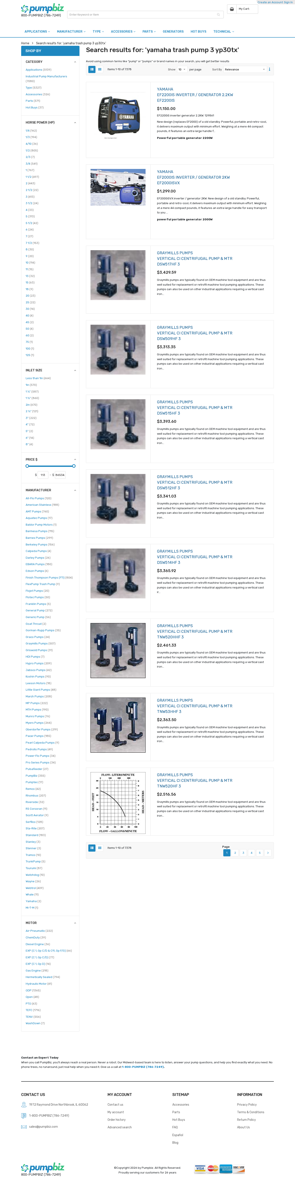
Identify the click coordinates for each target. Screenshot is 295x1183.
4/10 (32, 143)
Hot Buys (35, 107)
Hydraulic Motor (39, 983)
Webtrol (35, 888)
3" (31, 418)
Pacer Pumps (38, 736)
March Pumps (39, 696)
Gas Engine (37, 970)
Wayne (33, 881)
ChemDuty (36, 937)
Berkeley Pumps (40, 544)
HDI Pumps (35, 656)
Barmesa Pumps (40, 531)
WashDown (35, 1023)
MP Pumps (37, 703)
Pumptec (34, 782)
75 (29, 341)
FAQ (175, 1127)
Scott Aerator (37, 815)
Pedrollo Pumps (39, 749)
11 (29, 269)
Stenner (33, 848)
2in (31, 404)
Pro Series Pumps (41, 762)
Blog (175, 1142)
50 (29, 328)
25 (30, 302)
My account (116, 1112)
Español (177, 1135)
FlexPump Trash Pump (43, 584)
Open (32, 997)
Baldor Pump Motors (41, 524)
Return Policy (246, 1119)
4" (30, 424)
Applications (38, 69)
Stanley (33, 841)
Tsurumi (34, 868)
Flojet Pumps (37, 590)
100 (30, 348)
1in (31, 384)
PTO (31, 1003)
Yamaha (33, 901)
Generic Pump (38, 617)
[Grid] (99, 69)
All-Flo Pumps (38, 498)
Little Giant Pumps (41, 689)
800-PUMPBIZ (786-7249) (41, 15)
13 (30, 276)
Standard (36, 835)
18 (29, 289)
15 (30, 282)
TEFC (33, 1010)
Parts (33, 100)
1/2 (32, 150)
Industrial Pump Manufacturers (46, 79)
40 (29, 315)
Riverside (35, 802)
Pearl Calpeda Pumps (42, 742)
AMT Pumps (37, 511)
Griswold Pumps (39, 650)
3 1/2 (32, 203)
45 (30, 322)
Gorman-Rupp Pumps (43, 630)
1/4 (31, 130)
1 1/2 (32, 176)
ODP (33, 990)
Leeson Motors (38, 683)
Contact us (115, 1104)
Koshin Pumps (38, 676)
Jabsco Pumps (39, 670)
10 (30, 262)
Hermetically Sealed (43, 977)
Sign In (288, 2)
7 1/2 (32, 243)
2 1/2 (32, 190)
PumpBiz (35, 775)
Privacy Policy (247, 1104)
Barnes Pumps (39, 537)
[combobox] (145, 14)
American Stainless (42, 504)
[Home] (42, 8)
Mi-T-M (32, 907)
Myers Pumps (39, 722)
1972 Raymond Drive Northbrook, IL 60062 (58, 1104)
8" (29, 444)
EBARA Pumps (39, 564)
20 (30, 295)
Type (33, 87)
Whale (32, 894)
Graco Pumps (38, 637)
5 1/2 (32, 223)
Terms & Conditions (250, 1112)
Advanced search (120, 1127)
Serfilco (34, 822)
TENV (33, 1016)
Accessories (38, 94)
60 (30, 335)
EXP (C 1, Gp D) (38, 963)
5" (29, 431)
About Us (243, 1127)
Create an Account (270, 2)
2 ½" (32, 411)
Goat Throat (36, 623)
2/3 (30, 157)
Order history (117, 1119)
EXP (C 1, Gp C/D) (40, 957)
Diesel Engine (38, 944)
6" (30, 437)
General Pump (39, 610)
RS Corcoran (36, 808)
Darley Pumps (38, 557)
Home (25, 43)
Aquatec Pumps (39, 518)
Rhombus (36, 795)
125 (30, 355)
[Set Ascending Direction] (269, 69)
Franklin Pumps (38, 604)
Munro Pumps (38, 716)
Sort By (217, 69)
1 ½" (32, 398)
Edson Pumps (37, 570)
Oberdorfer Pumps (42, 729)
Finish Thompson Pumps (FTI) (49, 577)
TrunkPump (35, 861)
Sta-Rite (35, 828)
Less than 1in (38, 378)
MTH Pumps (37, 709)
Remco (33, 788)
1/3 (31, 137)
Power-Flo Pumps (41, 755)
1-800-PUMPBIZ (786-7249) (143, 1067)
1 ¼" (32, 391)
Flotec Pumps (38, 597)
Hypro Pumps (39, 663)
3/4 (32, 163)
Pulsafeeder (37, 769)
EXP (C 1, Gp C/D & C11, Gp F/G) (49, 950)
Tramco (33, 855)
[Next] (268, 852)
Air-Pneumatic (39, 930)
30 (30, 308)
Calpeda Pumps (38, 551)
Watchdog (35, 874)
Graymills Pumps (41, 643)
